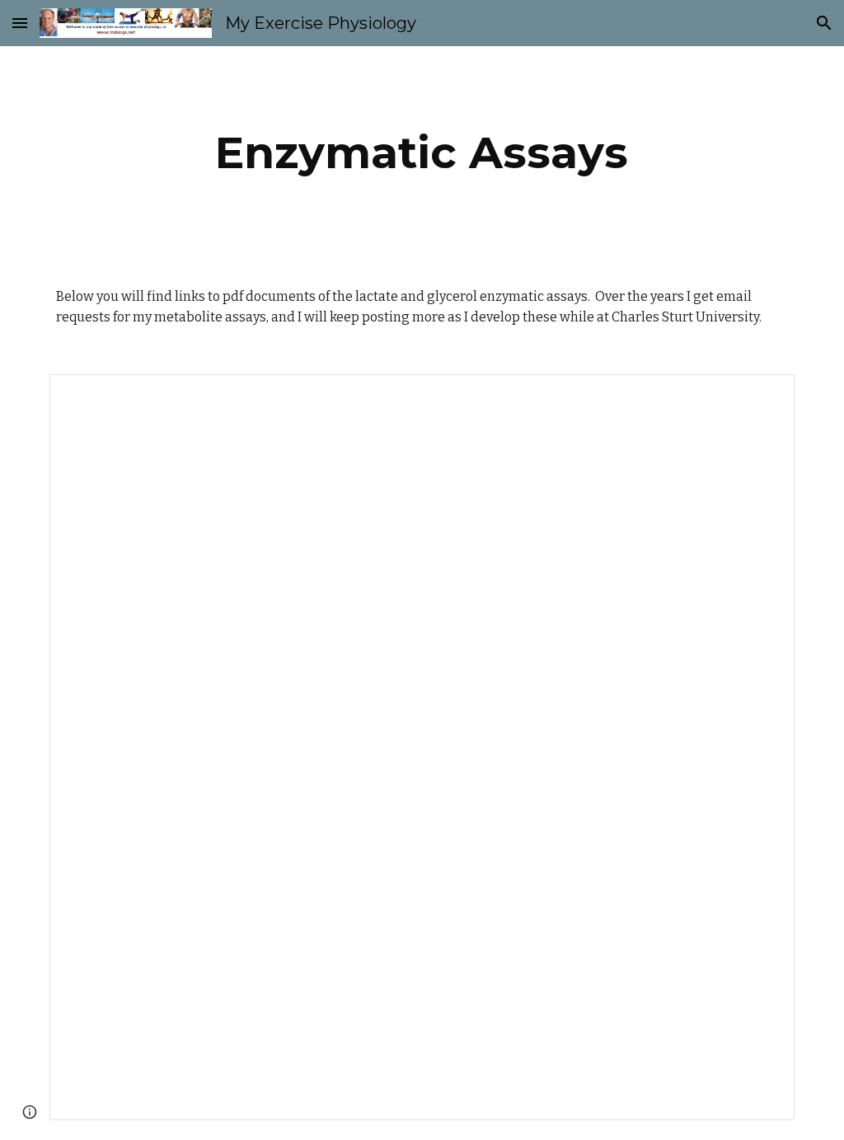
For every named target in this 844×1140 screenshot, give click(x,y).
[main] (421, 153)
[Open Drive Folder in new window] (763, 395)
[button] (20, 22)
